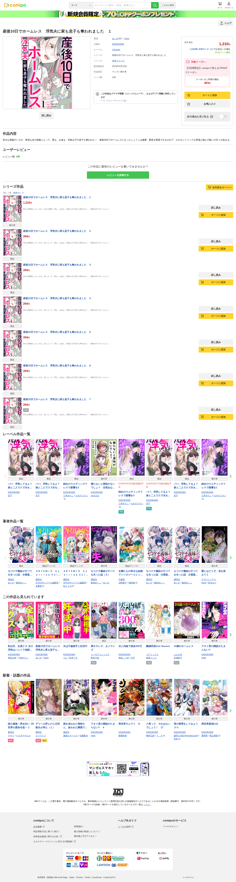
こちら (147, 804)
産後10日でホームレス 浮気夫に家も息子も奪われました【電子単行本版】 (49, 648)
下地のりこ (23, 658)
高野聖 (204, 735)
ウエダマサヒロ (23, 735)
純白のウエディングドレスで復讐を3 (131, 493)
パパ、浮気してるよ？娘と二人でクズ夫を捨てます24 (186, 485)
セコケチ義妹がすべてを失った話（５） (103, 573)
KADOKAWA (118, 44)
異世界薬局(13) (209, 723)
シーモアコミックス (100, 654)
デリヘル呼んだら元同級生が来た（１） (48, 725)
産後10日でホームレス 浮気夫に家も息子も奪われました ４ (57, 298)
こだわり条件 (168, 5)
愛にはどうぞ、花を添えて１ (213, 573)
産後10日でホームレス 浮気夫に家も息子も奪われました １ (57, 197)
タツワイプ (41, 735)
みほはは (95, 495)
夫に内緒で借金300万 (130, 646)
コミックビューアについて (112, 101)
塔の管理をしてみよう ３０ (187, 725)
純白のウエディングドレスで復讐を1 (213, 485)
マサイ (11, 735)
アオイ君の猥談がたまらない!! (213, 648)
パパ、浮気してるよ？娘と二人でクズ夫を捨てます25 (20, 485)
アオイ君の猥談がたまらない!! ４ (103, 725)
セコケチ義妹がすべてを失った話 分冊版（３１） (186, 573)
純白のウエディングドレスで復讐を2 (75, 485)
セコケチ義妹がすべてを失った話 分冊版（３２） (20, 573)
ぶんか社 (178, 654)
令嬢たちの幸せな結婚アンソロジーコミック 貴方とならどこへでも (132, 573)
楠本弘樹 (150, 735)
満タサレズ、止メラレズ (103, 648)
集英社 (11, 732)
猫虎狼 (132, 583)
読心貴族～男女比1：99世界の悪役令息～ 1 (21, 725)
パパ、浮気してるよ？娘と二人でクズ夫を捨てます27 (158, 493)
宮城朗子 (178, 658)
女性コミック (118, 61)
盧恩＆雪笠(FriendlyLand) (186, 735)
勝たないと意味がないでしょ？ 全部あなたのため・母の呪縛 (103, 485)
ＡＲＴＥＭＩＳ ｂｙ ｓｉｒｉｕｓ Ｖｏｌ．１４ (49, 573)
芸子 (10, 495)
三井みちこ (68, 495)
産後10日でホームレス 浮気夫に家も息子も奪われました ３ (57, 264)
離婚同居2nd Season (158, 646)
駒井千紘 (95, 658)
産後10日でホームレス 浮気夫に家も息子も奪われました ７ (57, 399)
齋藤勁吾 (123, 735)
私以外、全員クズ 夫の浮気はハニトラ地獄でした (20, 648)
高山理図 (214, 735)
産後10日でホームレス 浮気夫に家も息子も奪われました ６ (57, 365)
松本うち (73, 658)
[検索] (155, 5)
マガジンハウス (208, 579)
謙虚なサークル (70, 735)
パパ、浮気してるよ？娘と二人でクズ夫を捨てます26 (48, 485)
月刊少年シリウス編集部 (47, 583)
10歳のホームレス (183, 646)
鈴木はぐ (212, 583)
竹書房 (122, 579)
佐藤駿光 (84, 735)
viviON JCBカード (200, 49)
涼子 (133, 658)
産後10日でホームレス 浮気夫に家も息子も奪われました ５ (57, 332)
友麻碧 (39, 586)
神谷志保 (12, 658)
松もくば (67, 586)
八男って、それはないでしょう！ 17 (158, 725)
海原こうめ (124, 658)
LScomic (116, 49)
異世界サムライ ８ (129, 723)
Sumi (126, 38)
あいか (115, 38)
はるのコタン (81, 495)
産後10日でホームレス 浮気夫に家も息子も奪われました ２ (57, 231)
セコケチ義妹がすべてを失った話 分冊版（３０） (158, 573)
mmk (203, 658)
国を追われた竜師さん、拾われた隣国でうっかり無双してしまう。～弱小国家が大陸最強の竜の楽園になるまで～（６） (75, 725)
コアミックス (152, 654)
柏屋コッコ (151, 658)
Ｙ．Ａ (159, 735)
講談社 (11, 579)
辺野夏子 (123, 583)
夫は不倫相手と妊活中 (75, 646)
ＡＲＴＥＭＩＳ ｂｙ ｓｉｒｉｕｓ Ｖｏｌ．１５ (76, 573)
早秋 (176, 739)
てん (65, 658)
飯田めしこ (21, 583)
